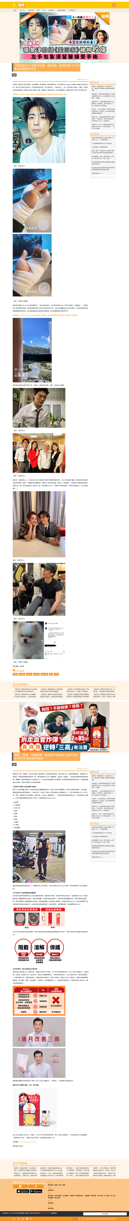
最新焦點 (51, 1185)
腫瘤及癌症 (79, 1195)
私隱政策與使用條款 (45, 1213)
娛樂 (14, 75)
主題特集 (31, 10)
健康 (15, 10)
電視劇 (22, 674)
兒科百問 (100, 1195)
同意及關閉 (105, 1214)
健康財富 (51, 10)
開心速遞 (44, 674)
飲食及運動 (58, 1195)
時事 (38, 10)
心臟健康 (87, 1195)
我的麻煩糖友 (61, 10)
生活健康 (65, 1195)
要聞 (56, 1185)
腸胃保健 (93, 1195)
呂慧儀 (37, 674)
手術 (56, 674)
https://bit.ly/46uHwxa (28, 1142)
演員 (15, 674)
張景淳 (30, 674)
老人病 (113, 1195)
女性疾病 (107, 1195)
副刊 (44, 10)
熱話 (59, 1185)
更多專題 (57, 1198)
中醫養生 (72, 1195)
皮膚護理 (51, 1198)
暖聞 (63, 1185)
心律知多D (72, 10)
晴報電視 (22, 10)
